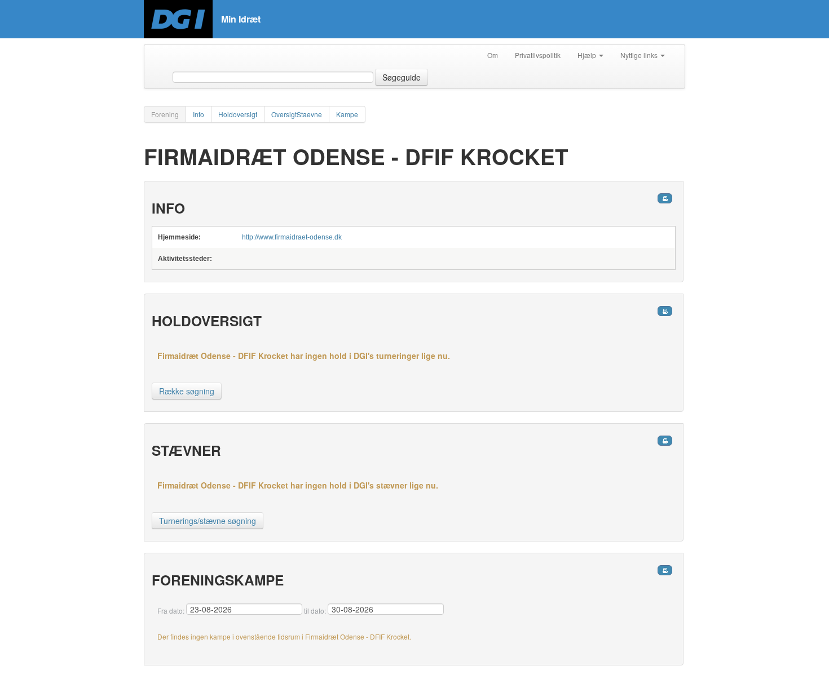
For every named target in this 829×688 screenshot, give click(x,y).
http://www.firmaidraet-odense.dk (292, 237)
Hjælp (587, 55)
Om (492, 55)
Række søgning (186, 391)
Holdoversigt (237, 114)
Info (198, 114)
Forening (165, 114)
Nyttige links (639, 55)
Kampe (347, 114)
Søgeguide (401, 77)
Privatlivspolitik (538, 55)
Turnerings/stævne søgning (207, 520)
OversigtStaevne (296, 114)
